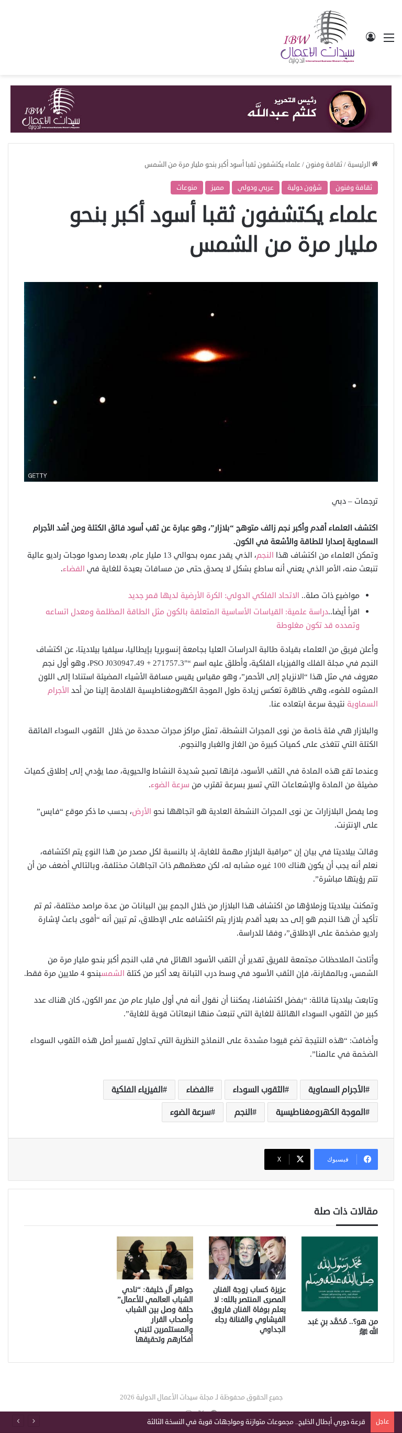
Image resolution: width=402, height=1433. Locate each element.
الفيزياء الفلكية (137, 1089)
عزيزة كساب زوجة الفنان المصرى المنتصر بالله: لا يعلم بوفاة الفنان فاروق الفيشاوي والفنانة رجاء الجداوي (248, 1309)
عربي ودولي (256, 187)
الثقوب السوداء (259, 1089)
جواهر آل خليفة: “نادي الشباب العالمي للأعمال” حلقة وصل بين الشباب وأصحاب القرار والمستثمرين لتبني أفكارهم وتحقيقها (155, 1314)
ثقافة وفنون (324, 164)
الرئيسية (360, 164)
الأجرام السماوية (336, 1089)
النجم (265, 555)
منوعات (186, 187)
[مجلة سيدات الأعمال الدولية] (318, 37)
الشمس (114, 973)
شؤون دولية (304, 187)
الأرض (141, 811)
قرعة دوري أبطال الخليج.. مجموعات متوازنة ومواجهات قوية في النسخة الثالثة (256, 1422)
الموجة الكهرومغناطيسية (320, 1112)
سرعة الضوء (170, 784)
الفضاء (74, 568)
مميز (217, 187)
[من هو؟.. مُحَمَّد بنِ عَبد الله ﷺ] (340, 1273)
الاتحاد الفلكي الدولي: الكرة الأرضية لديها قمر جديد (213, 595)
